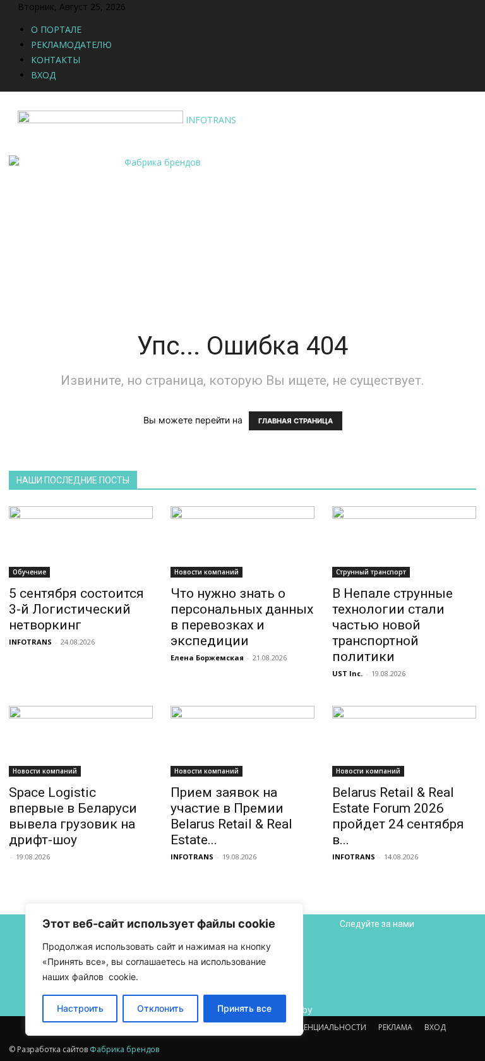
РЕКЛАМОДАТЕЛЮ (71, 45)
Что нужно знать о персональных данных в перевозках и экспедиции (242, 617)
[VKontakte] (176, 7)
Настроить (80, 1008)
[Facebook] (148, 7)
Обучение (29, 571)
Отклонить (160, 1008)
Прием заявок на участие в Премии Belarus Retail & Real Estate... (231, 816)
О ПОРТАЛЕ (56, 29)
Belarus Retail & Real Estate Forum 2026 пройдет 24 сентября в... (398, 816)
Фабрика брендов (124, 1049)
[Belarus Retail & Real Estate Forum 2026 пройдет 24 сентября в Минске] (404, 741)
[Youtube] (184, 7)
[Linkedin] (167, 7)
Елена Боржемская (207, 657)
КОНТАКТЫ (55, 60)
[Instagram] (157, 7)
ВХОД (43, 75)
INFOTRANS (30, 641)
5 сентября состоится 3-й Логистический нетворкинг (76, 609)
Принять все (244, 1008)
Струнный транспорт (371, 571)
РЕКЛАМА (395, 1027)
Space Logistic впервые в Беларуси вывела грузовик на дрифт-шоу (73, 816)
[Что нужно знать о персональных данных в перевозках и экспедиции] (242, 542)
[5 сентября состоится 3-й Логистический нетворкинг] (81, 542)
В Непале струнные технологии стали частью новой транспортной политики (392, 625)
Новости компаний (206, 571)
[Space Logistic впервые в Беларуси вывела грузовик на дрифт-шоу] (81, 741)
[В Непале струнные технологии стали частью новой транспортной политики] (404, 542)
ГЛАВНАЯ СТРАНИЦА (295, 420)
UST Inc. (347, 673)
